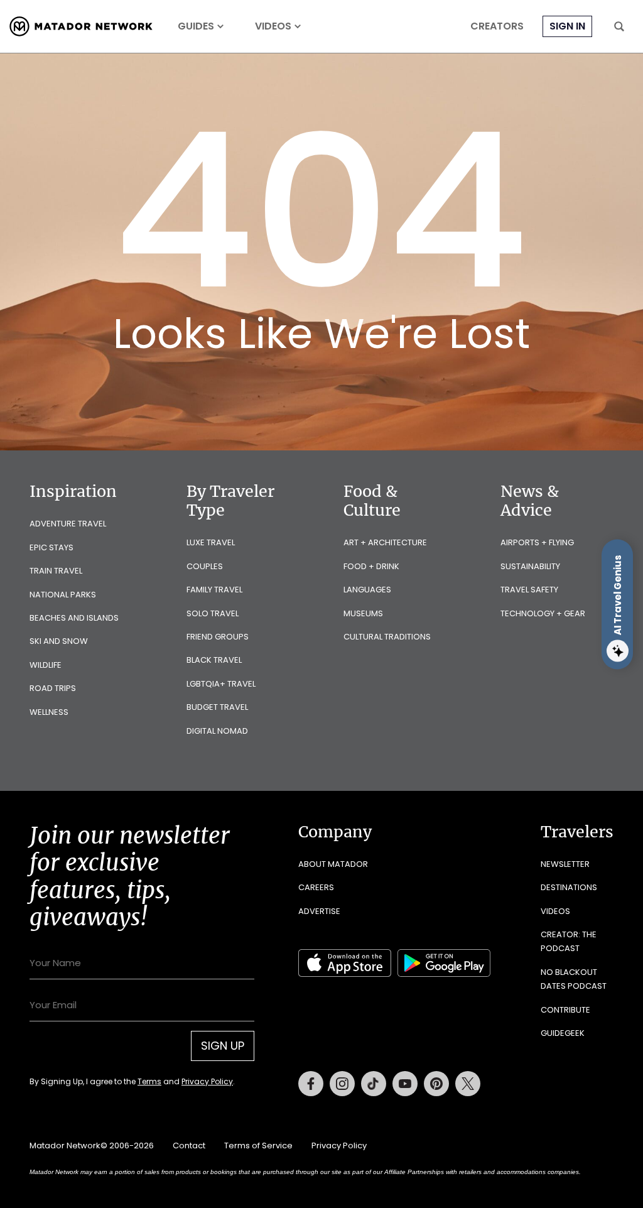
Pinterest (436, 1083)
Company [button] (335, 831)
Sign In (567, 26)
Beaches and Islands (74, 618)
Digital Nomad (217, 731)
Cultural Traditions (387, 637)
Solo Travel (212, 613)
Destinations (569, 887)
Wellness (49, 712)
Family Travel (214, 590)
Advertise (319, 911)
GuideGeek (563, 1033)
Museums (363, 613)
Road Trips (53, 688)
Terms (149, 1081)
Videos (273, 26)
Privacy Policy (207, 1081)
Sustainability (530, 566)
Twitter (467, 1083)
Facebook (310, 1083)
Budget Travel (217, 707)
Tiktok (373, 1083)
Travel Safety (529, 590)
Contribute (565, 1010)
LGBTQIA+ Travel (221, 684)
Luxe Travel (210, 542)
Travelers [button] (577, 831)
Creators (497, 26)
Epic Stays (51, 547)
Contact (189, 1145)
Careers (316, 887)
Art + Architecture (385, 542)
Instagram (342, 1083)
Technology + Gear (542, 613)
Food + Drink (371, 566)
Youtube (405, 1083)
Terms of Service (258, 1145)
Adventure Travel (68, 524)
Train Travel (56, 571)
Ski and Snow (59, 641)
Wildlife (46, 665)
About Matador (333, 864)
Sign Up (222, 1045)
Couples (204, 566)
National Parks (63, 595)
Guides (196, 26)
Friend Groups (217, 637)
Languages (367, 590)
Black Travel (214, 660)
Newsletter (565, 864)
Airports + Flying (537, 542)
